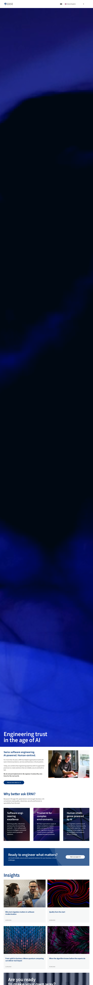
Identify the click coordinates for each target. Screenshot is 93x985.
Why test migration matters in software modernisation (19, 913)
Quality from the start (57, 912)
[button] (61, 4)
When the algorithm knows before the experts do (67, 958)
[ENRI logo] (9, 4)
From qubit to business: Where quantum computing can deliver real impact (24, 959)
